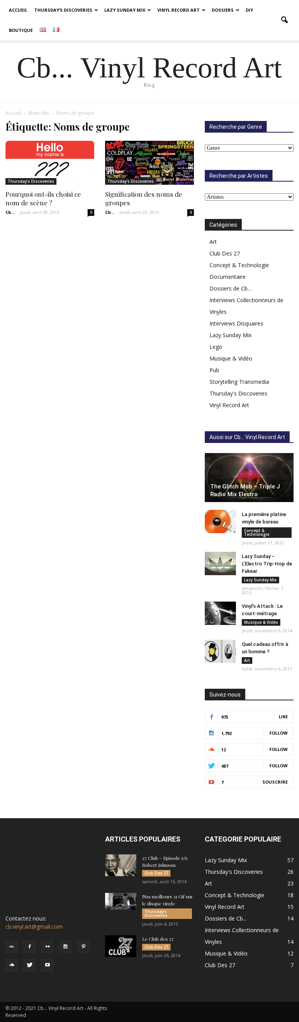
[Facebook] (29, 947)
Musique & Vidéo (230, 358)
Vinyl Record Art (178, 10)
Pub (214, 370)
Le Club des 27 (158, 939)
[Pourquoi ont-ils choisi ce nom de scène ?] (49, 163)
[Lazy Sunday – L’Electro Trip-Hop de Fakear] (220, 563)
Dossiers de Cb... (225, 918)
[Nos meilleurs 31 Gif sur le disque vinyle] (120, 901)
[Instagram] (65, 947)
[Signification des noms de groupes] (149, 163)
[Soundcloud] (11, 965)
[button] (284, 20)
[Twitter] (29, 965)
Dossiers (223, 10)
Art (213, 241)
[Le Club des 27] (120, 946)
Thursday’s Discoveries (63, 10)
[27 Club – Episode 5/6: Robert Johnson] (120, 865)
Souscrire (275, 782)
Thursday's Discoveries (31, 181)
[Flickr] (47, 947)
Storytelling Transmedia (239, 381)
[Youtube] (47, 965)
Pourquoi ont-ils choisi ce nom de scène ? (43, 198)
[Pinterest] (83, 947)
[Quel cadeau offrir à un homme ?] (220, 651)
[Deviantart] (11, 947)
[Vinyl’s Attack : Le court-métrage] (220, 613)
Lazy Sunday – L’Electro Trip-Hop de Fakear (267, 563)
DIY (249, 10)
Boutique (21, 30)
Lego (215, 346)
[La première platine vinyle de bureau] (220, 521)
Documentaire (227, 276)
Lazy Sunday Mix (124, 10)
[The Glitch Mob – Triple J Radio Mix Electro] (249, 477)
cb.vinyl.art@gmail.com (34, 926)
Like (283, 716)
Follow (278, 733)
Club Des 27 (224, 253)
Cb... (9, 212)
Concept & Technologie (239, 265)
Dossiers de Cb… (230, 288)
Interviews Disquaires (236, 323)
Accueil (18, 10)
